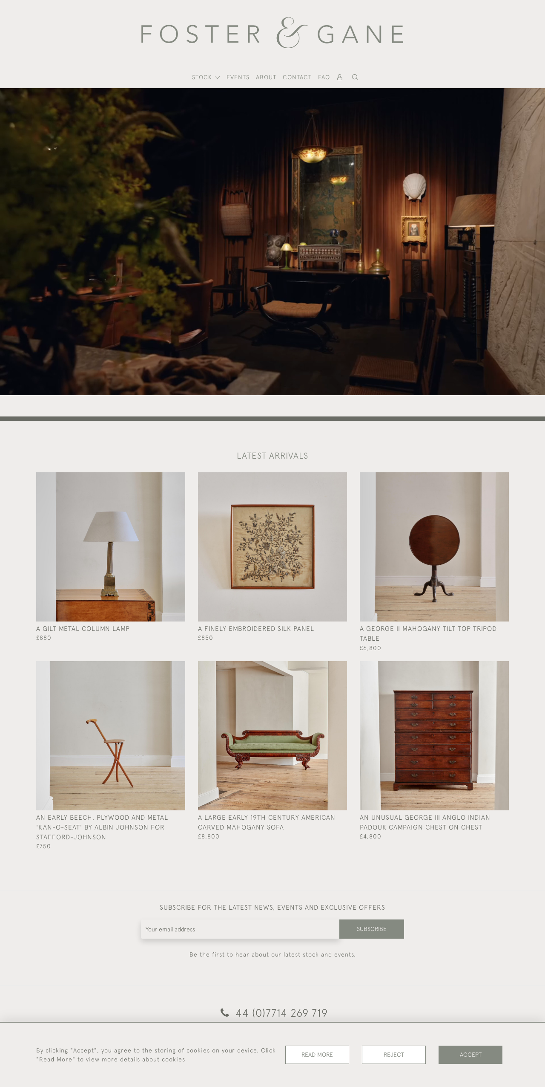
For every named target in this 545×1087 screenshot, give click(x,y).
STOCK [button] (203, 77)
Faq (324, 77)
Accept (471, 1054)
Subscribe (372, 928)
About (266, 77)
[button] (355, 77)
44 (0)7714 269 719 (280, 1012)
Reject (394, 1054)
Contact (297, 77)
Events (238, 77)
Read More (317, 1054)
